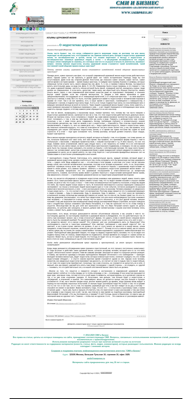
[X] (21, 29)
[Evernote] (24, 29)
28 (16, 122)
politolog (67, 316)
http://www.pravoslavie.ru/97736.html (71, 304)
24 (27, 119)
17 (27, 116)
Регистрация (93, 326)
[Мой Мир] (17, 29)
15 (20, 116)
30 (23, 122)
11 (30, 113)
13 (37, 113)
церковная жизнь (79, 316)
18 (30, 116)
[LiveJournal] (30, 29)
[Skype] (40, 29)
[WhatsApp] (37, 29)
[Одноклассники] (14, 29)
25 (30, 119)
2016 (55, 33)
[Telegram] (44, 29)
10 (27, 113)
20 (37, 116)
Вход (101, 326)
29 (20, 122)
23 (23, 119)
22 (20, 119)
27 (37, 119)
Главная (49, 33)
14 (16, 116)
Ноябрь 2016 (27, 105)
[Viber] (34, 29)
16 (23, 116)
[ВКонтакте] (11, 29)
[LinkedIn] (27, 29)
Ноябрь (62, 33)
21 (16, 119)
